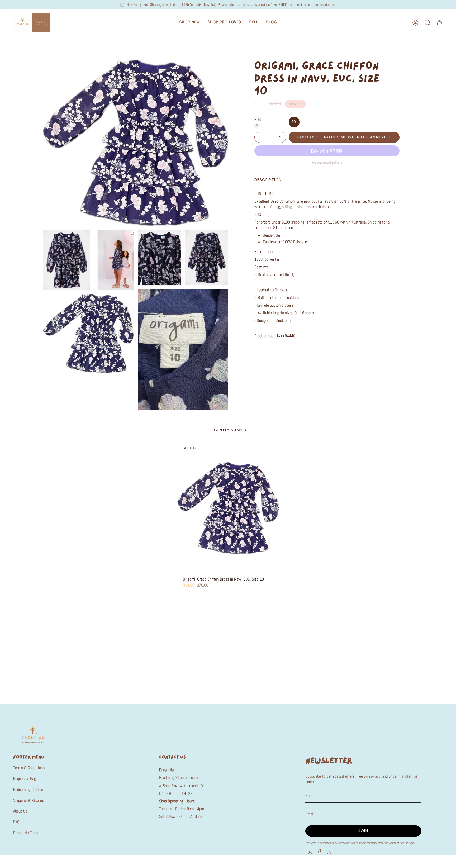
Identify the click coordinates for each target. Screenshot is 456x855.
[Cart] (440, 22)
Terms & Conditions (29, 768)
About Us (20, 811)
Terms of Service (398, 843)
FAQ (16, 822)
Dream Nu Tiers (25, 832)
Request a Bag (24, 778)
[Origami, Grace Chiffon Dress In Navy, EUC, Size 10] (228, 508)
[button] (189, 22)
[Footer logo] (33, 733)
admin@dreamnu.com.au (182, 777)
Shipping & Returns (28, 800)
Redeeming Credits (28, 789)
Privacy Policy (375, 843)
